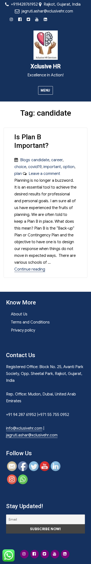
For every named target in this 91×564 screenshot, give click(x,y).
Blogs (25, 160)
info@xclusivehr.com (24, 428)
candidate (40, 160)
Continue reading (29, 269)
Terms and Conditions (30, 322)
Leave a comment (43, 173)
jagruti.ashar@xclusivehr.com (47, 11)
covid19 (34, 166)
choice (20, 166)
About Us (19, 314)
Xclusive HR (46, 66)
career (57, 160)
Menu (45, 90)
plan (18, 173)
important (52, 166)
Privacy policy (23, 330)
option (68, 166)
